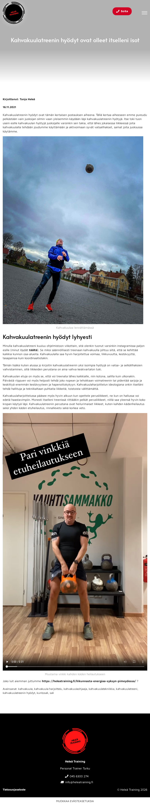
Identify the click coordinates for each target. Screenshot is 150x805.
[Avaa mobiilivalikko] (144, 12)
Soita (124, 11)
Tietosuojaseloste (14, 789)
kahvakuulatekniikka (101, 688)
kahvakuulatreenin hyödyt (19, 692)
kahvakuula (25, 688)
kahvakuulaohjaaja (75, 688)
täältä (33, 350)
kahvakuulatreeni (126, 688)
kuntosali (42, 692)
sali (52, 692)
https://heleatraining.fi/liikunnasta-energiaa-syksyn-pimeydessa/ (89, 681)
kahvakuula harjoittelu (48, 688)
